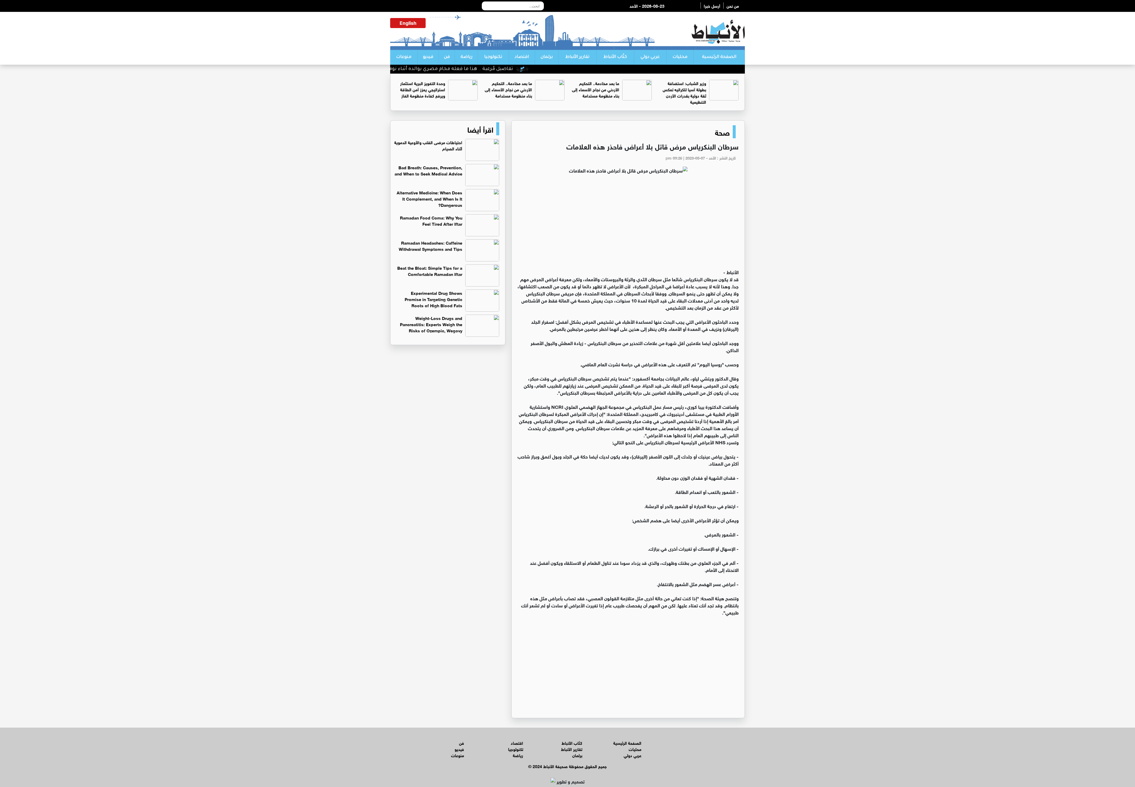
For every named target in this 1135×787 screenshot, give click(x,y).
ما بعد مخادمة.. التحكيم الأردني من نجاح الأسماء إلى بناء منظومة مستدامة (595, 89)
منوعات (403, 57)
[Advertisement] (628, 224)
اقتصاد (522, 57)
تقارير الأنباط (577, 57)
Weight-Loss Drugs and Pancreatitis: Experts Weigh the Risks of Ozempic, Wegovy (431, 324)
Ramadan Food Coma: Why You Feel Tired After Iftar (431, 220)
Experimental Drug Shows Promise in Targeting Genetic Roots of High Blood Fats (433, 299)
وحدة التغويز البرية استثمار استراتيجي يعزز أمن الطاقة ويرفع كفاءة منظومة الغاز (422, 89)
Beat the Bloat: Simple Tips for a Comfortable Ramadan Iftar (429, 270)
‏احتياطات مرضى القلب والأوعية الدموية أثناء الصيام (428, 145)
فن (447, 57)
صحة (722, 131)
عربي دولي (650, 57)
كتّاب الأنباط (615, 57)
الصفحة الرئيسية (719, 57)
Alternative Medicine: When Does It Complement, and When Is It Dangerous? (429, 198)
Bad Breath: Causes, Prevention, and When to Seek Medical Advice (428, 170)
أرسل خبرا (712, 5)
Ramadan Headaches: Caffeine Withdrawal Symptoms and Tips (430, 245)
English (408, 23)
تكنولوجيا (493, 57)
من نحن (733, 5)
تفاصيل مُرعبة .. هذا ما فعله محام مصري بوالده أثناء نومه (484, 69)
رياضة (466, 57)
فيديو (428, 57)
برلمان (547, 57)
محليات (680, 57)
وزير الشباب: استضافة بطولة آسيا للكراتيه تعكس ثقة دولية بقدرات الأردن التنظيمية (684, 92)
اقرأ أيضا (480, 128)
